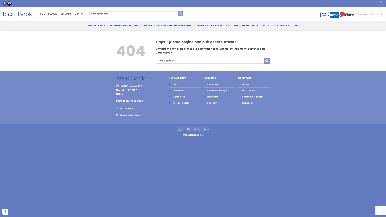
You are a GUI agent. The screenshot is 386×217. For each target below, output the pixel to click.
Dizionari (148, 25)
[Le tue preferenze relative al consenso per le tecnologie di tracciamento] (5, 212)
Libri (136, 25)
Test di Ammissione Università (174, 25)
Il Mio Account (177, 77)
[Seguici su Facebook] (4, 3)
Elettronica (281, 25)
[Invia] (180, 13)
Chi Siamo (66, 14)
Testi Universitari (120, 25)
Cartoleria (201, 25)
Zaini (295, 25)
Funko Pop (232, 25)
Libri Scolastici (97, 25)
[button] (381, 3)
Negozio (53, 14)
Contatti (80, 14)
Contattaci (244, 77)
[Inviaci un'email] (9, 3)
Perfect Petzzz (251, 25)
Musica (267, 25)
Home (42, 14)
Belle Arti (217, 25)
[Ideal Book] (17, 13)
